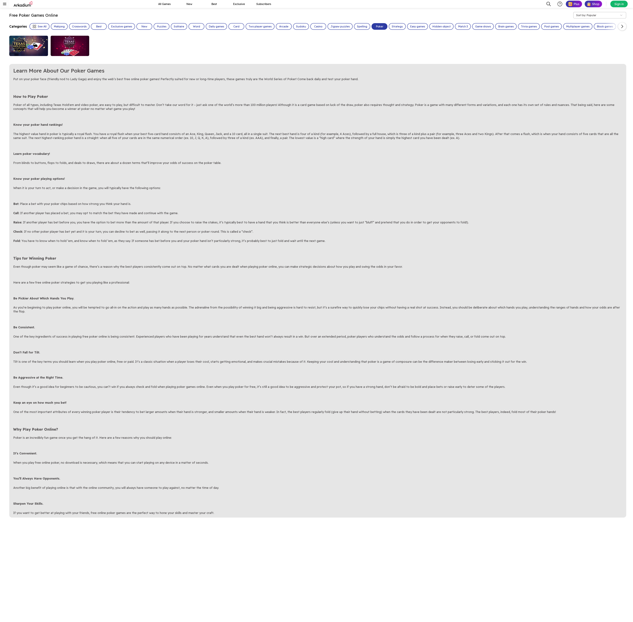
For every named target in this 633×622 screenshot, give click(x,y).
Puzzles (161, 26)
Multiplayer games (577, 26)
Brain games (506, 26)
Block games (605, 26)
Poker (379, 26)
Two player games (260, 26)
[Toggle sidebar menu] (5, 4)
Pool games (551, 26)
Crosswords (79, 26)
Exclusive (239, 4)
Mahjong (59, 26)
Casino (318, 26)
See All (42, 26)
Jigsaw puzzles (340, 26)
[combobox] (548, 4)
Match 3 (463, 26)
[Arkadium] (23, 4)
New (189, 4)
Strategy (397, 26)
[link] (574, 4)
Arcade (283, 26)
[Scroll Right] (622, 26)
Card (236, 26)
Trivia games (529, 26)
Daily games (216, 26)
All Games (164, 4)
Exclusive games (121, 26)
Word (196, 26)
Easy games (417, 26)
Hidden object (441, 26)
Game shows (483, 26)
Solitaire (179, 26)
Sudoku (301, 26)
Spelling (362, 26)
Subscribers (263, 4)
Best (214, 4)
